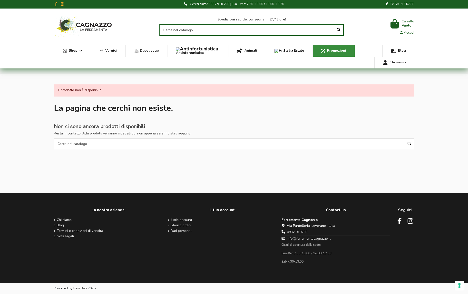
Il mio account (181, 220)
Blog (60, 225)
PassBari (80, 288)
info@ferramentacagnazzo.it (309, 238)
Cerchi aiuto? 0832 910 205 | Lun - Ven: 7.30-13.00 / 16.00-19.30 (237, 4)
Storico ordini (181, 225)
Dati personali (181, 231)
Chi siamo (64, 220)
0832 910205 (297, 232)
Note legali (65, 236)
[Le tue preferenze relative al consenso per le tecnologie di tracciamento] (459, 285)
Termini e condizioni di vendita (80, 231)
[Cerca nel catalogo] (338, 30)
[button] (72, 51)
